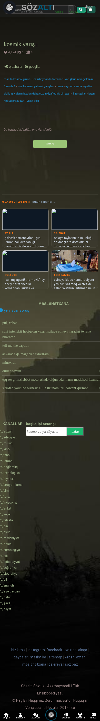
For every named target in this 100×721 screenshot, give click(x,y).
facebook (54, 650)
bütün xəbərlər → (44, 201)
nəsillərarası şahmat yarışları (36, 86)
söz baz (71, 664)
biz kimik (18, 650)
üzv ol (50, 144)
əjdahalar (16, 67)
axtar (75, 432)
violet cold (33, 100)
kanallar (13, 424)
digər (89, 6)
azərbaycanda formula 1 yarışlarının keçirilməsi (63, 79)
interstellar (79, 93)
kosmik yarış (20, 44)
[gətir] (81, 10)
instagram (36, 650)
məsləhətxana (53, 304)
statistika (38, 657)
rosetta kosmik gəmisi (17, 79)
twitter (70, 650)
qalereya (55, 664)
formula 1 (9, 86)
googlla (33, 67)
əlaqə (82, 650)
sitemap (55, 657)
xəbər (69, 657)
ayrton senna (73, 86)
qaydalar (21, 657)
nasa (60, 86)
